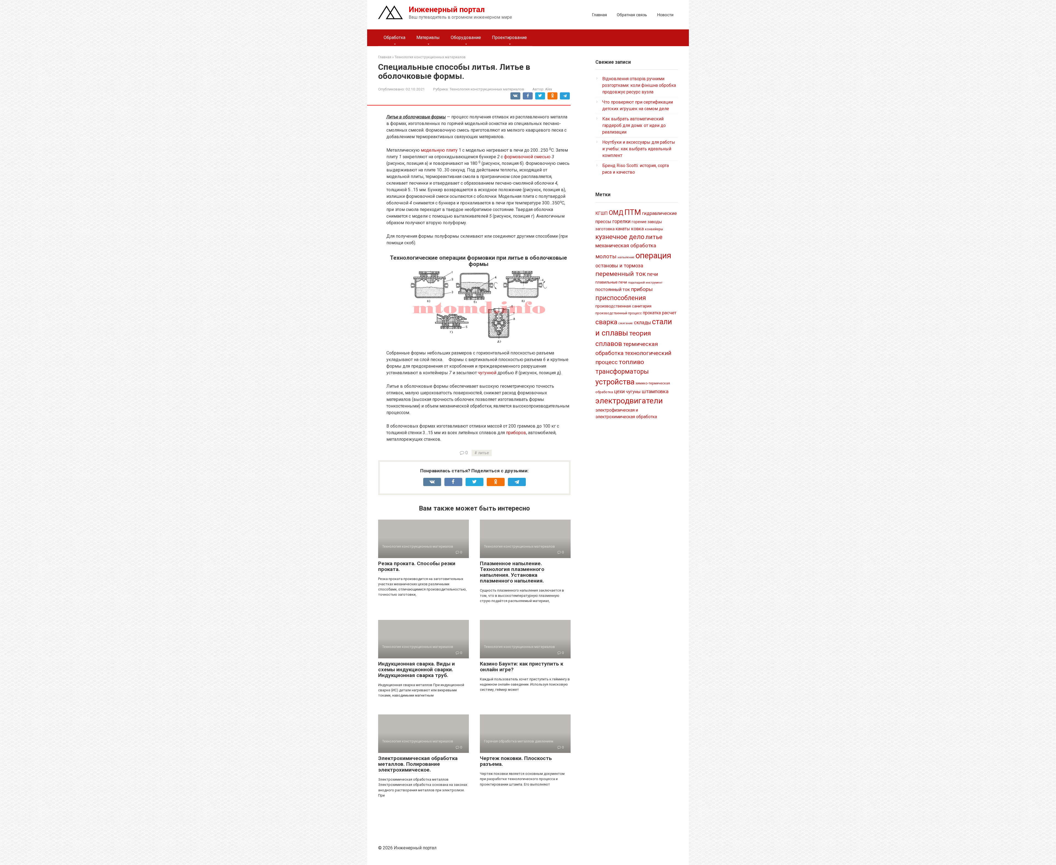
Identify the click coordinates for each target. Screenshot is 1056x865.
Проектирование (509, 37)
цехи (619, 391)
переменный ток (620, 274)
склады (642, 322)
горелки (621, 221)
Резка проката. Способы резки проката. (416, 566)
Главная (599, 14)
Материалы (428, 37)
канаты (623, 228)
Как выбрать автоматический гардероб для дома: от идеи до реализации (634, 125)
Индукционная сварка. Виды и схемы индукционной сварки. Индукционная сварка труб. (416, 669)
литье (483, 453)
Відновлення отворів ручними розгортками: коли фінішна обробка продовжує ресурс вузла (639, 85)
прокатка (652, 312)
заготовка (605, 228)
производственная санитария (623, 306)
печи (652, 274)
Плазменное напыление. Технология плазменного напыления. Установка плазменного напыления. (512, 572)
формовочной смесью (527, 156)
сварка (606, 322)
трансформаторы (622, 371)
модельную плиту (439, 150)
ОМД (616, 213)
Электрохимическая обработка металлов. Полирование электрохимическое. (418, 764)
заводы (655, 221)
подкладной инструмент (645, 282)
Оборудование (466, 37)
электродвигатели (629, 400)
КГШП (601, 213)
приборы (642, 289)
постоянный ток (612, 289)
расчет (669, 312)
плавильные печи (611, 282)
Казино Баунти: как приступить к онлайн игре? (521, 667)
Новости (665, 14)
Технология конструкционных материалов (486, 89)
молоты (606, 256)
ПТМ (633, 212)
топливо (631, 362)
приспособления (620, 298)
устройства (614, 382)
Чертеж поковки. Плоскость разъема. (516, 761)
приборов (516, 432)
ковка (637, 228)
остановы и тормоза (619, 265)
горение (639, 222)
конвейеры (654, 229)
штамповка (655, 391)
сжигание (625, 323)
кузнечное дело (619, 237)
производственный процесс (618, 313)
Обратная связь (632, 14)
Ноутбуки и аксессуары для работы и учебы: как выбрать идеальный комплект (638, 149)
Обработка (394, 37)
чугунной (487, 372)
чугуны (633, 391)
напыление (626, 257)
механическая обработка (625, 245)
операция (653, 255)
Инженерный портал (447, 9)
